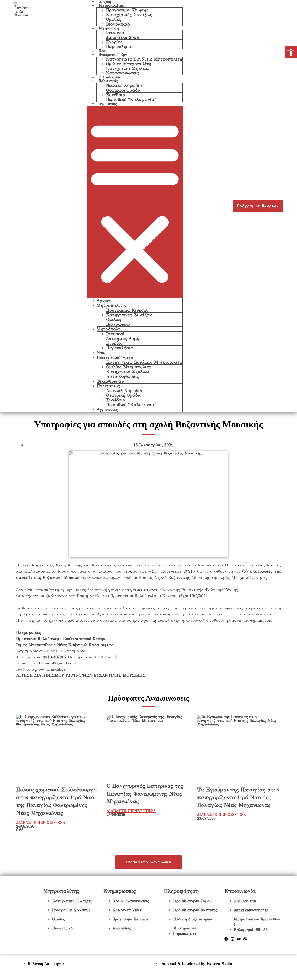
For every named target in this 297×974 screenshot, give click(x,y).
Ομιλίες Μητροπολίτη (128, 63)
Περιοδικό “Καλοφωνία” (131, 99)
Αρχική (104, 300)
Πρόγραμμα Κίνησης (127, 10)
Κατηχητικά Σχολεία (127, 68)
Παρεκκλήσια (119, 46)
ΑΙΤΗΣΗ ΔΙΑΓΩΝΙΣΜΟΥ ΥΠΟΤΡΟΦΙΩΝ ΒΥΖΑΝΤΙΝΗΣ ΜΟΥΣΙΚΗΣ (80, 675)
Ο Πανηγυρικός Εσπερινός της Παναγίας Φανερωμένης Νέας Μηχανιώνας (145, 793)
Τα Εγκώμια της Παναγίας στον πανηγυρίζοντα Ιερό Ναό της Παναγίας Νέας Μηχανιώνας (238, 797)
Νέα (102, 51)
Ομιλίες (113, 19)
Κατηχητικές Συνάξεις (129, 14)
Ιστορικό (115, 32)
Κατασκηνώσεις (122, 73)
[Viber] (245, 939)
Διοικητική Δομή (122, 37)
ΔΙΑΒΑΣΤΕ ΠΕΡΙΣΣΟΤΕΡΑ (40, 822)
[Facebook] (226, 939)
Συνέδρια (115, 94)
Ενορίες (114, 42)
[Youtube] (239, 939)
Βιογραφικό (118, 24)
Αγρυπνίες (108, 103)
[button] (135, 202)
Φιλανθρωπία (110, 77)
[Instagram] (232, 939)
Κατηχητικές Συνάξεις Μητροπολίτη (144, 59)
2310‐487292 (55, 657)
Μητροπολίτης (111, 5)
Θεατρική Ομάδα (123, 90)
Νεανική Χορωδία (124, 85)
